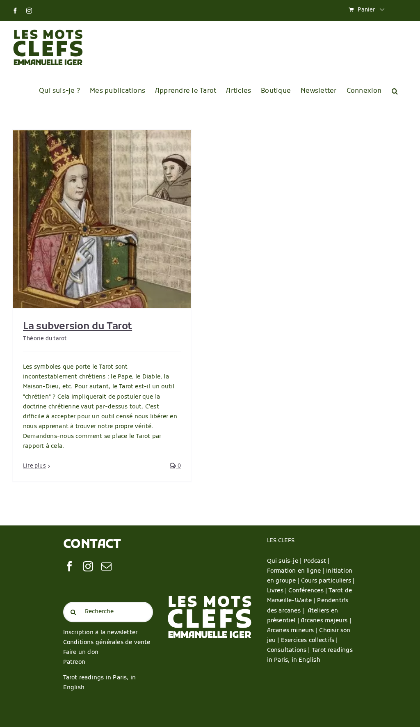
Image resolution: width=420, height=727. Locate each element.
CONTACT (92, 545)
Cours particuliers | (327, 581)
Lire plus (34, 466)
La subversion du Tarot (77, 326)
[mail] (106, 566)
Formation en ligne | (296, 571)
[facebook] (69, 566)
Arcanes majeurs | (326, 621)
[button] (395, 91)
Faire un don (81, 652)
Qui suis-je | (285, 561)
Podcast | (317, 561)
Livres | (278, 591)
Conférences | (308, 591)
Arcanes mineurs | (293, 631)
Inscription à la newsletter (100, 633)
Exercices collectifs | (309, 640)
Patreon (74, 662)
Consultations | (288, 650)
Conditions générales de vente (107, 643)
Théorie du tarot (44, 338)
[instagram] (88, 566)
